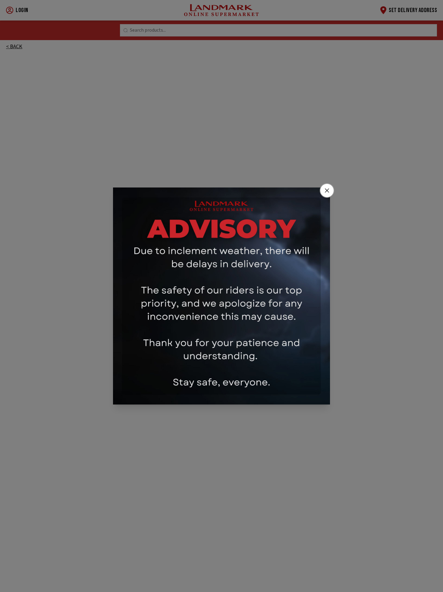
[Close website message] (327, 190)
